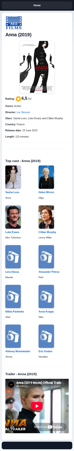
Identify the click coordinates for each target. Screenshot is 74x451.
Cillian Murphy (47, 232)
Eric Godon (45, 351)
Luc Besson (23, 112)
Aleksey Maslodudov (17, 351)
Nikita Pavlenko (14, 311)
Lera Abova (12, 271)
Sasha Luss (12, 192)
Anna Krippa (46, 311)
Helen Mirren (46, 192)
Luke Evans (12, 232)
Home (37, 5)
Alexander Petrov (49, 271)
